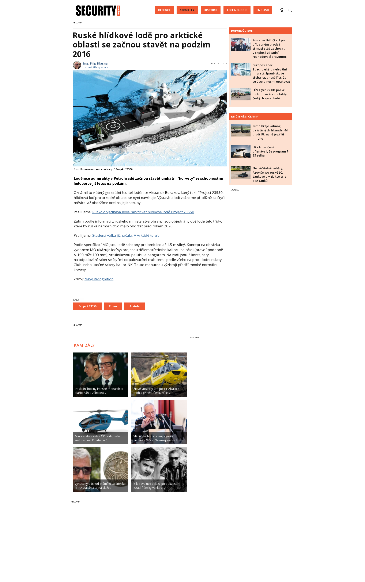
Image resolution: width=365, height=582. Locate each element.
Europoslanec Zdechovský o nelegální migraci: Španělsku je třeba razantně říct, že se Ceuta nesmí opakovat (271, 73)
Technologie (237, 10)
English (263, 10)
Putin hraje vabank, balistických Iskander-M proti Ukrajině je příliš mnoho (270, 132)
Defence (164, 10)
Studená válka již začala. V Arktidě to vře (125, 235)
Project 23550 (87, 306)
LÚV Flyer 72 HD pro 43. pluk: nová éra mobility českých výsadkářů (270, 94)
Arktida (134, 306)
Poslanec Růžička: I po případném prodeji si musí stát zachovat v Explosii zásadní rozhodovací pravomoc (269, 48)
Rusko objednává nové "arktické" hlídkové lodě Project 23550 (143, 211)
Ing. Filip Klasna (95, 63)
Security (187, 10)
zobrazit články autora (95, 67)
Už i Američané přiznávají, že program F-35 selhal (271, 151)
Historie (210, 10)
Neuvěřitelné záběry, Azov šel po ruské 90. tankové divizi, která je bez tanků (269, 174)
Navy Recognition (98, 279)
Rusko (113, 306)
